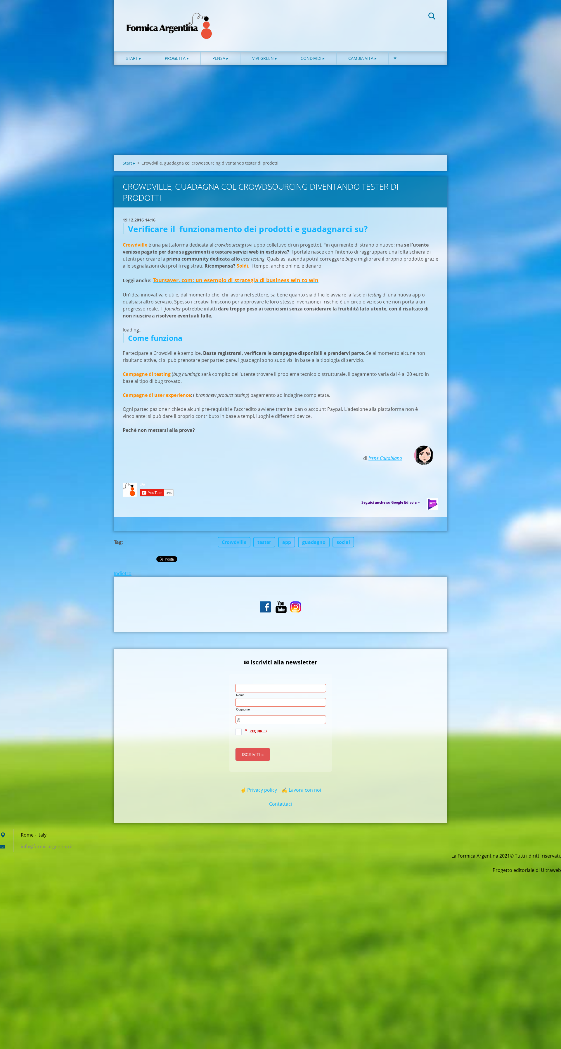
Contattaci (280, 804)
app (286, 542)
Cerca (431, 17)
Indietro (122, 573)
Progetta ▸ (177, 58)
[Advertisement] (280, 111)
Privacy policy (262, 790)
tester (264, 542)
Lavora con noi (305, 790)
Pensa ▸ (220, 58)
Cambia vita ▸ (362, 58)
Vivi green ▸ (264, 58)
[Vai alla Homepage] (169, 20)
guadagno (313, 542)
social (343, 542)
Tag (118, 542)
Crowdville (234, 542)
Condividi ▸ (313, 58)
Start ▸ (133, 58)
